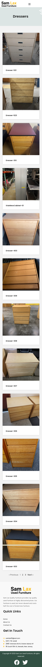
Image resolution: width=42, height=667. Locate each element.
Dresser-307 (11, 386)
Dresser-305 (11, 476)
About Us (6, 622)
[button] (29, 4)
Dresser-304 (11, 521)
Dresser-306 (11, 431)
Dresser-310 (11, 160)
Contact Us (7, 625)
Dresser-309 (11, 296)
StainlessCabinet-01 (15, 205)
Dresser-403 (11, 250)
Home (5, 619)
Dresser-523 (11, 115)
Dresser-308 (11, 341)
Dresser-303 (11, 566)
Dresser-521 (11, 70)
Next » (30, 574)
